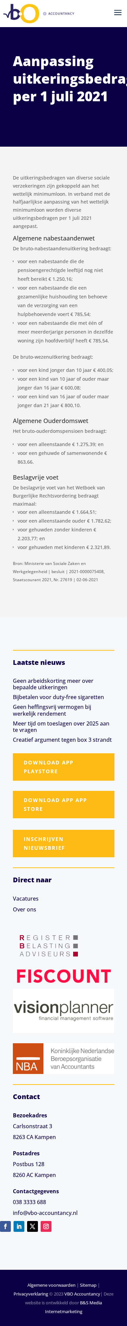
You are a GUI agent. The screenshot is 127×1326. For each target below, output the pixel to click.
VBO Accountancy (82, 1294)
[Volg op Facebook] (5, 1226)
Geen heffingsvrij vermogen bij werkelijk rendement (52, 710)
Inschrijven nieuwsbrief (44, 843)
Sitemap (88, 1285)
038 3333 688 (29, 1202)
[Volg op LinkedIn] (19, 1226)
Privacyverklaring (31, 1294)
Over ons (24, 909)
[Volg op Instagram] (46, 1226)
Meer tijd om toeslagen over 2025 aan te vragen (61, 727)
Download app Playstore (48, 767)
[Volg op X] (32, 1226)
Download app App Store (55, 804)
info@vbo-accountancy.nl (45, 1213)
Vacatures (26, 898)
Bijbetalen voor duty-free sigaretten (58, 697)
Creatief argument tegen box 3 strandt (62, 739)
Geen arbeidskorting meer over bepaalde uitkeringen (53, 684)
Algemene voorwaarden (51, 1285)
